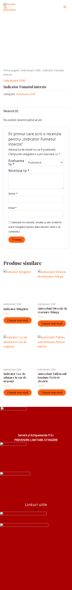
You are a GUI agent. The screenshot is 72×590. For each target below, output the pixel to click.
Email (12, 208)
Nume (12, 193)
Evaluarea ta (16, 162)
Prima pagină (11, 70)
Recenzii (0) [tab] (10, 111)
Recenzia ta (18, 170)
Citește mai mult (17, 320)
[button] (36, 509)
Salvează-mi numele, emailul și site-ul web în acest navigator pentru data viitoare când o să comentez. (35, 227)
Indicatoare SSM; (31, 70)
